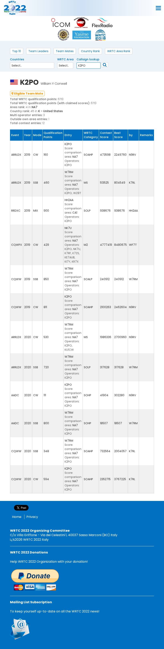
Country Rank (90, 51)
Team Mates (65, 51)
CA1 (74, 213)
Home (16, 517)
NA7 (34, 107)
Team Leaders (38, 51)
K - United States (50, 111)
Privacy (32, 517)
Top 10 (16, 51)
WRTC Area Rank (118, 51)
